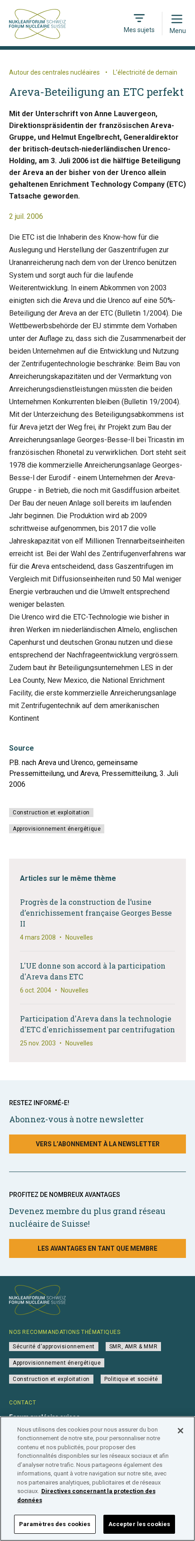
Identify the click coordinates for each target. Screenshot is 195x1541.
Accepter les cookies (139, 1524)
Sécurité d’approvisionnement (54, 1346)
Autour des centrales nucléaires (54, 72)
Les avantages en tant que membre (97, 1248)
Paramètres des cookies (55, 1524)
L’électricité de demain (145, 72)
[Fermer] (180, 1431)
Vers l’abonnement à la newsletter (98, 1144)
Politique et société (131, 1379)
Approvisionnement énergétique (57, 829)
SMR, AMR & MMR (133, 1346)
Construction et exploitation (51, 812)
